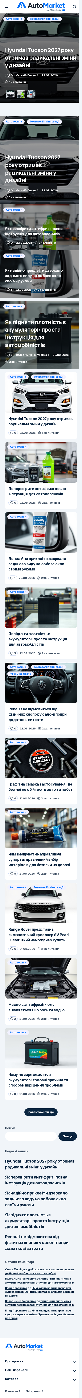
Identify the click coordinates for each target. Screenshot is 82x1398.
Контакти (11, 1391)
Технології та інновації (44, 121)
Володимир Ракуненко (20, 1278)
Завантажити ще (41, 1112)
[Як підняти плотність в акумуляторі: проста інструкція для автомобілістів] (41, 335)
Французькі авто (20, 673)
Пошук (10, 1128)
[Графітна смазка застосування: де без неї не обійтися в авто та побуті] (41, 758)
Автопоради (14, 19)
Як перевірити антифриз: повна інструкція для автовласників (36, 1180)
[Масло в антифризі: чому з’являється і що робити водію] (41, 978)
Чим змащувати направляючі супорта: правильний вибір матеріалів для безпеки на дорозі (39, 1291)
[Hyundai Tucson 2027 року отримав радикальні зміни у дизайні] (41, 160)
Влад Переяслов (16, 1288)
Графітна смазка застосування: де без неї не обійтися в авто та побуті (39, 1271)
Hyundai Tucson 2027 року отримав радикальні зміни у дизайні (40, 1164)
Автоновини (14, 121)
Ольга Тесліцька (16, 1269)
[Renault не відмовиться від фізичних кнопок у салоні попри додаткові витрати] (41, 683)
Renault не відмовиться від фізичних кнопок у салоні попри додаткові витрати (36, 1242)
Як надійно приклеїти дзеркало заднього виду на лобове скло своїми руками (36, 1198)
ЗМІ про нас (33, 1391)
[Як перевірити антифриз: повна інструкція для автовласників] (41, 58)
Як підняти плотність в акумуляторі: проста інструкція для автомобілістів (37, 1220)
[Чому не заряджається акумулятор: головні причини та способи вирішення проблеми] (41, 1048)
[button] (8, 7)
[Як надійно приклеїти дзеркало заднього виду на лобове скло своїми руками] (41, 273)
